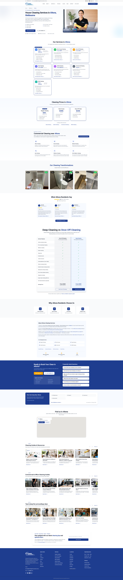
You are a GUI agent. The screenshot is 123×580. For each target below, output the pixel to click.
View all (95, 446)
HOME (44, 3)
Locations (41, 557)
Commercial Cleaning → (65, 124)
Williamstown (55, 395)
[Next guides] (92, 447)
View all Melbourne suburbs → (56, 402)
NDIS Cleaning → (74, 124)
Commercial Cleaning (58, 564)
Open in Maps (41, 422)
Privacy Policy (86, 562)
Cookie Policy (86, 566)
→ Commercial (37, 382)
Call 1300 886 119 (93, 3)
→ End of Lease (37, 381)
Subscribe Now (78, 539)
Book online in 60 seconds (77, 334)
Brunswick (71, 564)
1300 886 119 (29, 0)
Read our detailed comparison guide (68, 293)
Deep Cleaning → (49, 124)
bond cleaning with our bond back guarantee (55, 329)
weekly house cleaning (77, 328)
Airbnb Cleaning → (56, 124)
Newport (69, 395)
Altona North (55, 398)
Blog (41, 561)
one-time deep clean (48, 331)
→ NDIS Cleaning (49, 382)
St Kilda (71, 566)
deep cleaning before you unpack (76, 331)
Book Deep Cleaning (78, 289)
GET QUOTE (77, 3)
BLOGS (64, 3)
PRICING (58, 3)
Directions (47, 422)
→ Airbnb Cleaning (50, 381)
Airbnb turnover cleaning (49, 332)
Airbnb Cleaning (57, 561)
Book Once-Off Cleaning (63, 289)
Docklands (71, 557)
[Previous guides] (90, 447)
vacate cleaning (61, 331)
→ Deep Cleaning (50, 379)
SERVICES (53, 3)
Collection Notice (87, 564)
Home (26, 8)
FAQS (67, 3)
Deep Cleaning (57, 557)
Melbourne (30, 8)
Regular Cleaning (57, 554)
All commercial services (84, 136)
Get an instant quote (30, 30)
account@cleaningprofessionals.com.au (40, 0)
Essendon (71, 561)
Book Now (42, 566)
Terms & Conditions (87, 567)
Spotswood (85, 395)
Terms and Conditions (41, 542)
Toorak (71, 554)
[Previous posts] (90, 505)
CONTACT (71, 3)
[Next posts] (92, 505)
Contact (41, 564)
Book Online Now (38, 373)
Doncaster (71, 559)
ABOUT (47, 3)
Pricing (41, 559)
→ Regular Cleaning (38, 379)
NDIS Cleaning (57, 559)
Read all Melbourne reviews (61, 220)
